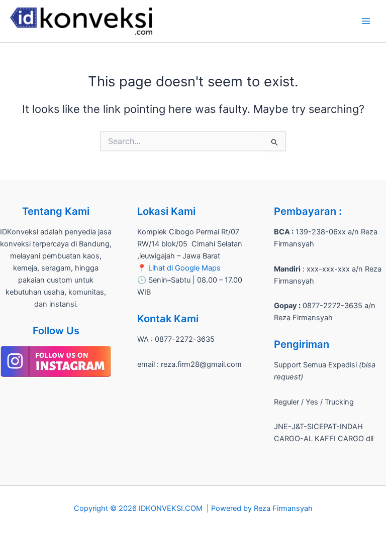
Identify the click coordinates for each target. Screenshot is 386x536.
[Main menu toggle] (366, 21)
